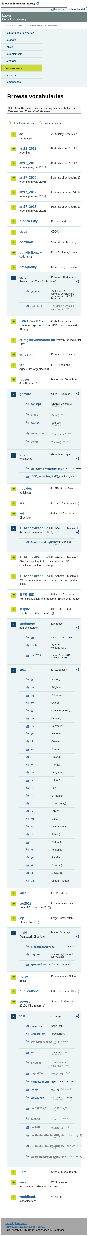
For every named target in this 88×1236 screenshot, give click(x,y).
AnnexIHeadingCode (40, 542)
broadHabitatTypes (40, 946)
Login (57, 9)
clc (32, 637)
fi (31, 757)
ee (32, 733)
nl (32, 826)
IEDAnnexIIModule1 (34, 528)
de (32, 718)
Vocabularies (13, 68)
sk (32, 873)
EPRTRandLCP (31, 321)
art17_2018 (27, 206)
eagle (34, 645)
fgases (24, 379)
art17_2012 (27, 192)
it (31, 788)
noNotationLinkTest (40, 1081)
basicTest (37, 1026)
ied (21, 513)
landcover (27, 623)
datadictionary (30, 252)
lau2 (22, 893)
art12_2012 (27, 148)
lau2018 (25, 903)
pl (32, 834)
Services (10, 75)
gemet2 (25, 394)
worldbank (27, 1197)
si (32, 865)
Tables (9, 47)
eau (33, 1052)
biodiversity (28, 221)
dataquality (28, 267)
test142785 (37, 1097)
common (26, 242)
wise (22, 1182)
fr (32, 764)
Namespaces (13, 82)
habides (25, 488)
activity (35, 291)
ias (21, 503)
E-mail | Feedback (16, 1223)
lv (32, 811)
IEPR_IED (27, 594)
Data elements (14, 53)
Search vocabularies (23, 123)
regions (35, 954)
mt (32, 818)
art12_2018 (27, 163)
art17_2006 (27, 177)
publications (29, 991)
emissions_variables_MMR (40, 468)
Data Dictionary (34, 26)
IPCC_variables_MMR (40, 476)
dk (32, 726)
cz (32, 710)
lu (32, 803)
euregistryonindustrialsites (34, 340)
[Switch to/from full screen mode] (64, 9)
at (32, 679)
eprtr (23, 277)
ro (32, 849)
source (35, 422)
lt (31, 795)
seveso (25, 1001)
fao (21, 365)
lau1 (22, 669)
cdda (23, 231)
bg (32, 695)
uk (32, 880)
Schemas (11, 60)
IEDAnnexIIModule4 (34, 576)
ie (32, 780)
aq (21, 134)
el (32, 741)
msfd (23, 932)
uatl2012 (36, 655)
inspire (24, 609)
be (32, 687)
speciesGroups (40, 964)
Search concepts (52, 123)
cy (32, 702)
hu (32, 772)
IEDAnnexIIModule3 (34, 557)
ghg (22, 454)
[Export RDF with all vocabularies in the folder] (77, 282)
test (22, 1016)
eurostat (25, 354)
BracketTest (38, 1033)
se (32, 857)
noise (23, 976)
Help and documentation (19, 32)
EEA (22, 3)
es (32, 749)
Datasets (10, 39)
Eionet (21, 26)
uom (22, 1172)
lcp (21, 918)
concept (36, 404)
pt (32, 842)
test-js (34, 1089)
